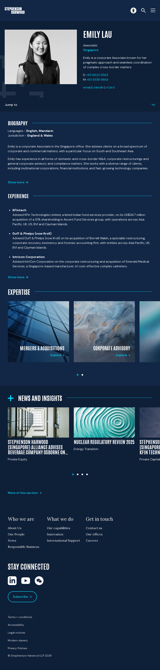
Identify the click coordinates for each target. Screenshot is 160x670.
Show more (16, 182)
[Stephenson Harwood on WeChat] (39, 580)
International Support (63, 540)
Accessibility (16, 625)
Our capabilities (58, 528)
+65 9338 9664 (97, 80)
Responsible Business (23, 547)
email (86, 87)
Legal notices (16, 632)
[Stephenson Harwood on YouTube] (25, 580)
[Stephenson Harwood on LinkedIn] (12, 580)
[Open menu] (153, 10)
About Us (14, 528)
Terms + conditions (20, 617)
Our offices (94, 534)
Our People (16, 534)
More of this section (23, 493)
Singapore (90, 50)
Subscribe (20, 597)
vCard (110, 87)
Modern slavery (18, 640)
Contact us (94, 528)
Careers (92, 540)
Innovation (55, 534)
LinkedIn (98, 87)
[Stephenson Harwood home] (15, 10)
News (12, 540)
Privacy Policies (17, 648)
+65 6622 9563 (97, 75)
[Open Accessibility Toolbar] (133, 10)
